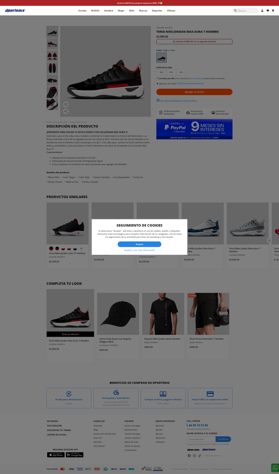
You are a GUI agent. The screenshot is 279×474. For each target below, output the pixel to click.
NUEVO (95, 10)
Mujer (121, 10)
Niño (131, 10)
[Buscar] (235, 11)
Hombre (108, 10)
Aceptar (139, 244)
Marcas (143, 10)
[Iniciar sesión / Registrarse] (262, 10)
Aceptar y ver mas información (139, 249)
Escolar (82, 10)
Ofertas (171, 10)
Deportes (157, 10)
